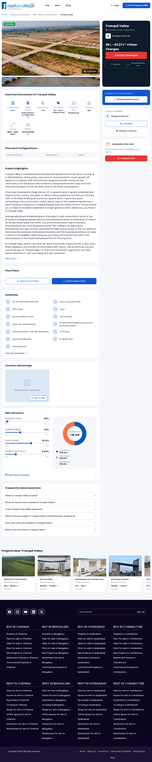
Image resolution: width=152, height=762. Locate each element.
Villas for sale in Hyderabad (91, 643)
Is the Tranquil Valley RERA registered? (24, 509)
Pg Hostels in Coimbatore (126, 700)
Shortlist (116, 64)
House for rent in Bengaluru (56, 695)
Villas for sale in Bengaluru (55, 643)
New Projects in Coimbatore (127, 652)
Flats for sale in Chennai (19, 638)
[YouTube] (25, 612)
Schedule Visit (128, 158)
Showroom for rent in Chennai (22, 723)
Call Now (127, 123)
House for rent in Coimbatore (128, 695)
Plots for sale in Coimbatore (127, 648)
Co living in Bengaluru (53, 704)
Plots (12, 110)
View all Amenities (15, 353)
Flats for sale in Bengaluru (55, 638)
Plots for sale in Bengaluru (55, 648)
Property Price (13, 418)
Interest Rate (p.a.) (15, 451)
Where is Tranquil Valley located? (21, 495)
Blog (112, 757)
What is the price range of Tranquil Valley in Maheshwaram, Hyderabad (40, 516)
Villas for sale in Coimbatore (127, 643)
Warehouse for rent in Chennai (23, 728)
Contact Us (103, 751)
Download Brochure (75, 281)
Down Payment (13, 429)
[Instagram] (17, 612)
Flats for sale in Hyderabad (91, 638)
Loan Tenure (11, 440)
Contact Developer (126, 55)
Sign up (141, 611)
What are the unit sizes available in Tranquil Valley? (30, 502)
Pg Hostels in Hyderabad (90, 700)
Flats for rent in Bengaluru (55, 690)
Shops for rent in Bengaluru (56, 709)
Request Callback (128, 130)
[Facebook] (9, 612)
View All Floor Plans (29, 281)
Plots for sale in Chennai (19, 648)
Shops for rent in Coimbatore (128, 709)
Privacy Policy (139, 751)
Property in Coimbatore (125, 633)
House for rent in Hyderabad (92, 695)
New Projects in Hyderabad (45, 14)
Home (4, 14)
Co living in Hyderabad (89, 704)
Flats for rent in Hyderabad (91, 690)
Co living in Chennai (17, 704)
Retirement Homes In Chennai (22, 657)
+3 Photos (91, 71)
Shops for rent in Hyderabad (92, 709)
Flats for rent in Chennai (19, 690)
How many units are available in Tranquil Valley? (29, 522)
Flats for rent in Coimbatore (127, 690)
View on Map (39, 398)
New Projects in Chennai (19, 652)
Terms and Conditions (120, 751)
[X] (42, 612)
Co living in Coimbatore (125, 704)
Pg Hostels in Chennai (18, 700)
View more (10, 258)
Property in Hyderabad (20, 14)
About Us (91, 751)
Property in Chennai (17, 633)
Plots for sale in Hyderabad (91, 648)
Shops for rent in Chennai (20, 709)
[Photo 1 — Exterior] (51, 82)
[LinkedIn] (34, 612)
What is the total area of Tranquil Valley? (25, 529)
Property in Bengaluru (53, 633)
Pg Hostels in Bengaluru (54, 700)
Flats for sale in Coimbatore (127, 638)
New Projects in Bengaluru (55, 652)
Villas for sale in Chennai (19, 643)
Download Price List (138, 64)
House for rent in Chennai (20, 695)
